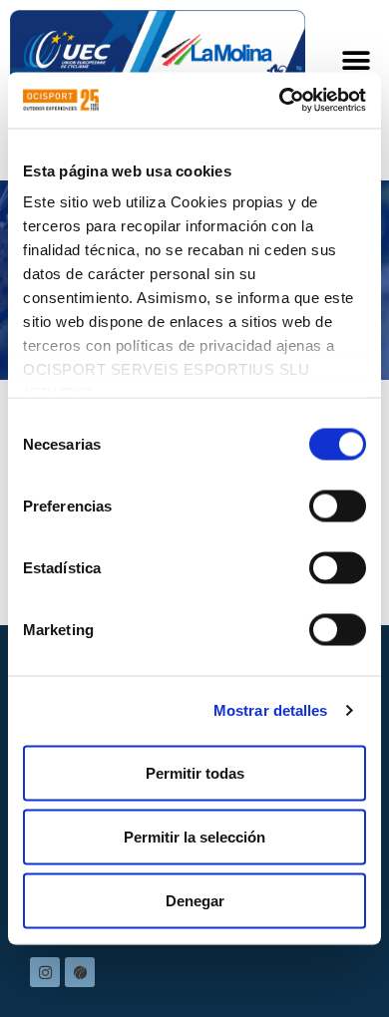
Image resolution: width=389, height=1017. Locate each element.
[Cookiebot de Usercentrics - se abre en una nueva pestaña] (280, 101)
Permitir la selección (194, 836)
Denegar (195, 899)
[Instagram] (45, 972)
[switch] (337, 505)
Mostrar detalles (270, 710)
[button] (356, 60)
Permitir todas (195, 772)
